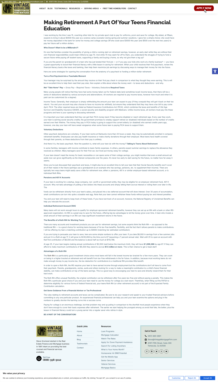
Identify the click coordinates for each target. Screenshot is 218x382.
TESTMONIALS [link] (60, 8)
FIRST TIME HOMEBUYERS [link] (114, 8)
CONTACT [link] (132, 8)
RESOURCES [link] (74, 8)
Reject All (192, 378)
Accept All (207, 378)
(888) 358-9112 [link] (52, 359)
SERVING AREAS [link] (91, 8)
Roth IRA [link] (51, 255)
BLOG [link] (50, 8)
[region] (109, 376)
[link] (215, 71)
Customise (176, 378)
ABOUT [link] (42, 8)
